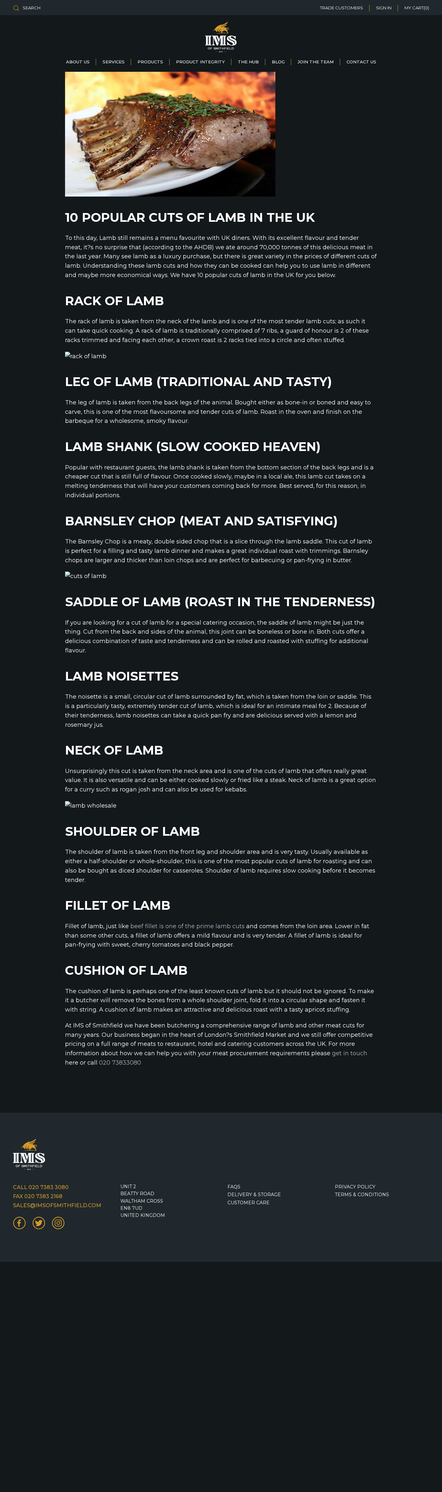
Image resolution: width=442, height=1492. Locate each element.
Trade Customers (341, 7)
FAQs (233, 1187)
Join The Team (316, 61)
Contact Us (361, 61)
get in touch (349, 1053)
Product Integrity (200, 61)
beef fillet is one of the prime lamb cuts (187, 926)
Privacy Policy (355, 1187)
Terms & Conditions (362, 1194)
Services (114, 61)
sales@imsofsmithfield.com (57, 1205)
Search (31, 7)
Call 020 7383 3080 (41, 1187)
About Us (78, 61)
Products (150, 61)
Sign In (384, 7)
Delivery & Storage (254, 1194)
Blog (278, 61)
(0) (416, 7)
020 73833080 (120, 1062)
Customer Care (248, 1203)
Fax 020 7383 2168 (37, 1196)
